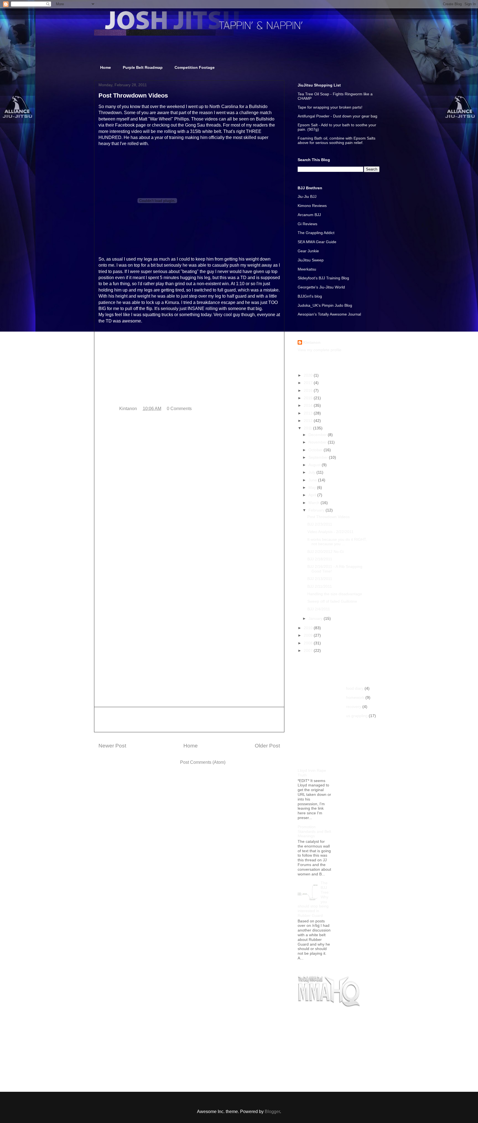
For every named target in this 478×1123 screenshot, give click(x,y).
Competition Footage (195, 67)
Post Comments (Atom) (202, 762)
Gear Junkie (308, 251)
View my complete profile (319, 350)
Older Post (267, 746)
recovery (353, 706)
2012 (309, 420)
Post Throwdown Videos (328, 517)
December (318, 434)
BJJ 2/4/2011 (318, 609)
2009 (309, 635)
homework (355, 697)
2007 (309, 650)
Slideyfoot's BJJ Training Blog (323, 278)
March (314, 502)
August (315, 465)
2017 (309, 383)
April (312, 495)
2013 (309, 413)
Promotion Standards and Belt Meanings (314, 831)
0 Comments (179, 408)
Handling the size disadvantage (334, 594)
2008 (309, 643)
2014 (309, 405)
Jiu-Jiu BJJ (307, 196)
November (318, 442)
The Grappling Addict (316, 232)
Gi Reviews (307, 224)
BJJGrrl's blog (310, 296)
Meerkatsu (307, 269)
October (316, 450)
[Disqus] (189, 490)
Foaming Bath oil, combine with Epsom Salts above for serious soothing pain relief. (336, 140)
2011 (308, 428)
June (313, 480)
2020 (309, 375)
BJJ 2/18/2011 (319, 559)
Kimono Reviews (312, 205)
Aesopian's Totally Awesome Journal (329, 314)
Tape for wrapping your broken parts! (330, 107)
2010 (309, 628)
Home (105, 67)
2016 (309, 390)
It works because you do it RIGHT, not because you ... (337, 541)
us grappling (357, 715)
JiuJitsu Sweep (311, 260)
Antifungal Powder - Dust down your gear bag (337, 116)
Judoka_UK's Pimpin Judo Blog (325, 305)
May (312, 487)
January (316, 618)
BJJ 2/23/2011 (319, 524)
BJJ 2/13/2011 (319, 578)
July (312, 472)
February (317, 510)
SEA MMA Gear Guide (317, 242)
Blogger (272, 1111)
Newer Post (112, 746)
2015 (309, 398)
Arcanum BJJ (309, 214)
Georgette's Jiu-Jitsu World (321, 287)
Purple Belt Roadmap (143, 67)
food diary (354, 688)
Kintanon (312, 342)
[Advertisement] (189, 719)
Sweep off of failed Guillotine (332, 601)
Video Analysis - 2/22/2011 (330, 531)
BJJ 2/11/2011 (319, 586)
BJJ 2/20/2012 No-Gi (325, 551)
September (318, 457)
